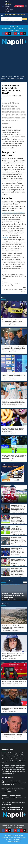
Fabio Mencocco (7, 95)
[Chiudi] (4, 6)
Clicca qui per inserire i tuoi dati (7, 21)
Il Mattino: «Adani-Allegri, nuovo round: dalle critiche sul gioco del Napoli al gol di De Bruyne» (14, 375)
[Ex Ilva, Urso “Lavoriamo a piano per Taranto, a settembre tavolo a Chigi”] (14, 724)
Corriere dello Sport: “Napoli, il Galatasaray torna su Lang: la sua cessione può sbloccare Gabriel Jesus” (14, 496)
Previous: (14, 283)
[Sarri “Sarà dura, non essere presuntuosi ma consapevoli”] (14, 697)
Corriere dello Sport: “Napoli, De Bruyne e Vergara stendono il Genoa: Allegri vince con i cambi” (18, 529)
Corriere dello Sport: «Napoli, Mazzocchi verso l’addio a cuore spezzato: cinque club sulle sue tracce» (14, 456)
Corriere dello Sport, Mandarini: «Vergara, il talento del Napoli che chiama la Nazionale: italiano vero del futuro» (17, 518)
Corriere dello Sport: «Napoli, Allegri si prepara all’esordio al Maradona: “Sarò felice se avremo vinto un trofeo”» (13, 348)
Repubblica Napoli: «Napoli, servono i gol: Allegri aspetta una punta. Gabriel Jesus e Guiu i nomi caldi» (18, 540)
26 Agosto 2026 (12, 324)
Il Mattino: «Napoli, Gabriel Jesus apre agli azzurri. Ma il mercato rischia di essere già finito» (18, 561)
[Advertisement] (14, 59)
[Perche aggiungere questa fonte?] (26, 6)
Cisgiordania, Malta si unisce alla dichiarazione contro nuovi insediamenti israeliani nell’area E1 (13, 627)
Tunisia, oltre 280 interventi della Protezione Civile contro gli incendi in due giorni (14, 682)
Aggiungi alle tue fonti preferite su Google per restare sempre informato (9, 6)
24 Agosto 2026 (21, 523)
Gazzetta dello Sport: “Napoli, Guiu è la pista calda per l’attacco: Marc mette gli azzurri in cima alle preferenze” (17, 551)
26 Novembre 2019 (17, 95)
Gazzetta (5, 237)
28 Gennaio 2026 (12, 599)
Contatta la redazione (6, 28)
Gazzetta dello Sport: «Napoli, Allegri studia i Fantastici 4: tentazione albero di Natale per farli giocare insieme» (13, 402)
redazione (5, 324)
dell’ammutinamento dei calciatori (13, 213)
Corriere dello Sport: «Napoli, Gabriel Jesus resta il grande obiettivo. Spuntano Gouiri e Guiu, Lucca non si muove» (18, 571)
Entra (24, 19)
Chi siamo (24, 28)
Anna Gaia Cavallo (7, 630)
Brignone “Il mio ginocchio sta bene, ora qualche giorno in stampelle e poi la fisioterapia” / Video (13, 655)
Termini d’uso (17, 28)
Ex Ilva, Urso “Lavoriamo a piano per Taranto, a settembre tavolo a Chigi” (12, 735)
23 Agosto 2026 (21, 534)
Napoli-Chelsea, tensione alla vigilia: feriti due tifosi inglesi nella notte (12, 595)
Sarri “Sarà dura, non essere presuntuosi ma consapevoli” (14, 708)
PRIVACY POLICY (14, 30)
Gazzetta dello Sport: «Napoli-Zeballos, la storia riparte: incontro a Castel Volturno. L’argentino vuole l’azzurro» (13, 321)
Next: (15, 289)
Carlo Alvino (8, 275)
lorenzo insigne (6, 276)
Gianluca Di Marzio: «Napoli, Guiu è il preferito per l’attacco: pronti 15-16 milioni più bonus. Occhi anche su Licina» (18, 508)
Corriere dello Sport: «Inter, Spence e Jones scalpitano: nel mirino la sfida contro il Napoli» (13, 429)
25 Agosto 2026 (12, 378)
